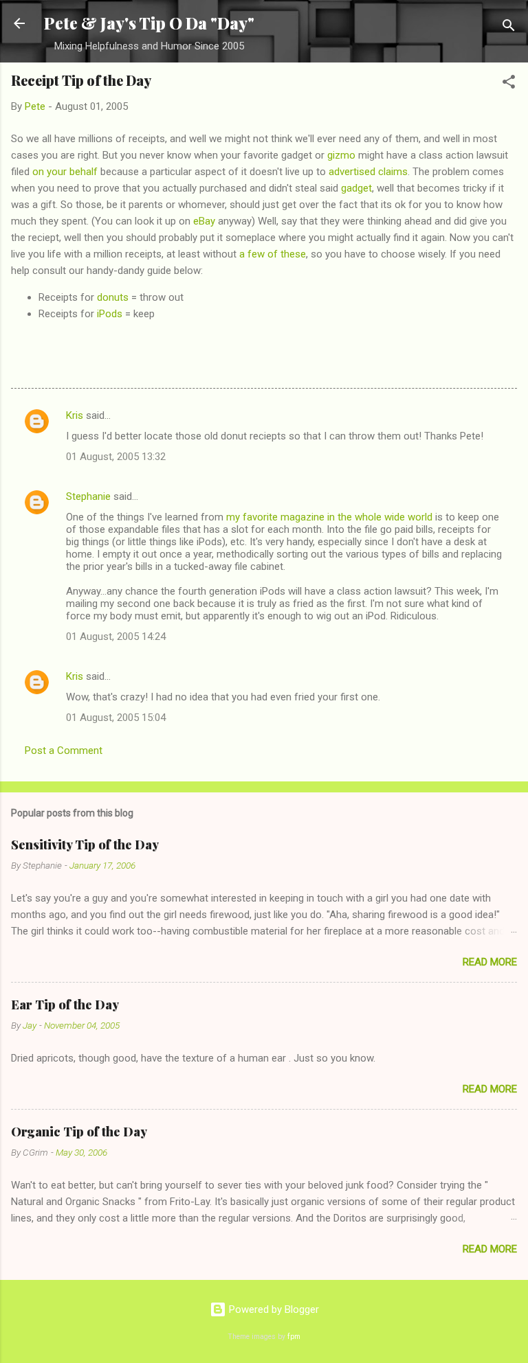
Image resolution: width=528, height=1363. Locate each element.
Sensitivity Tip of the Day (85, 844)
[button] (508, 84)
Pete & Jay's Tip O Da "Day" (149, 23)
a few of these (272, 254)
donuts (113, 297)
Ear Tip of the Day (65, 1004)
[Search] (508, 28)
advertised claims (368, 171)
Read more (490, 962)
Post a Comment (63, 750)
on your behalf (65, 171)
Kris (74, 415)
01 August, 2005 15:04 (116, 717)
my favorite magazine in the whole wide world (329, 517)
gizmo (341, 155)
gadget (356, 188)
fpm (293, 1336)
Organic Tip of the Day (79, 1131)
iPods (109, 314)
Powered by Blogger (272, 1309)
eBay (204, 221)
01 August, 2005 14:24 (116, 636)
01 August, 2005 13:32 (116, 456)
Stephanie (88, 496)
